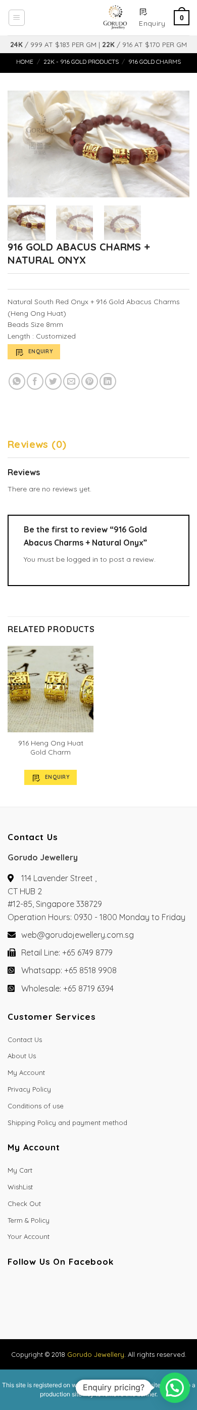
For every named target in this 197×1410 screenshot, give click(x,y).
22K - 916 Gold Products (81, 61)
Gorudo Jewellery (95, 1354)
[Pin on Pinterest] (89, 381)
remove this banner (129, 1394)
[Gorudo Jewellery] (81, 18)
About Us (22, 1056)
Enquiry (40, 351)
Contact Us (25, 1039)
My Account (26, 1072)
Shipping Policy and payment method (67, 1122)
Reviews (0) (37, 444)
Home (24, 61)
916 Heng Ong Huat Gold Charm (50, 747)
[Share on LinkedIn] (108, 381)
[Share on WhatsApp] (17, 381)
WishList (20, 1187)
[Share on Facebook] (35, 381)
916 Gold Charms (154, 61)
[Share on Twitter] (53, 381)
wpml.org (84, 1385)
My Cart (20, 1170)
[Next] (173, 144)
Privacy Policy (29, 1089)
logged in (82, 559)
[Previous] (24, 144)
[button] (175, 1388)
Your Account (29, 1236)
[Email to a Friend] (71, 381)
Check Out (24, 1203)
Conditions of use (36, 1106)
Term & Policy (29, 1220)
